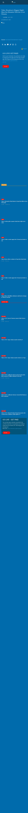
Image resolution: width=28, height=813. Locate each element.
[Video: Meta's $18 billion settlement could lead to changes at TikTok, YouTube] (14, 290)
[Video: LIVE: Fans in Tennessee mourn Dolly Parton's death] (14, 314)
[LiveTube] (2, 17)
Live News (4, 316)
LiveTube (5, 17)
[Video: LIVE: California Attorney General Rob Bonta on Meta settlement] (14, 389)
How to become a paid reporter (15, 428)
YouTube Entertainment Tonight (14, 39)
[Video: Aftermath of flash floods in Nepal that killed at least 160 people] (14, 197)
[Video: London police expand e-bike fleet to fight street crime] (14, 215)
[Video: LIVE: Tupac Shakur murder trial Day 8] (14, 332)
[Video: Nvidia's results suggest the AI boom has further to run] (14, 233)
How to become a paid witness (9, 60)
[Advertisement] (14, 127)
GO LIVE (4, 62)
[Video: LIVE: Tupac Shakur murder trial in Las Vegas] (14, 350)
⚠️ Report (24, 48)
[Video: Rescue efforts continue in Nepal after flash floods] (14, 253)
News (3, 199)
